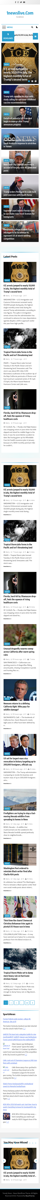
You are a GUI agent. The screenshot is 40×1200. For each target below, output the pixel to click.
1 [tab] (29, 81)
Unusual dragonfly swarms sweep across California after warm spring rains (19, 651)
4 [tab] (24, 1143)
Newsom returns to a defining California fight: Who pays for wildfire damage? (17, 706)
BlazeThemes (30, 1196)
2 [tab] (32, 81)
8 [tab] (35, 1143)
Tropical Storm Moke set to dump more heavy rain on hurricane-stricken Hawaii (18, 975)
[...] (26, 1039)
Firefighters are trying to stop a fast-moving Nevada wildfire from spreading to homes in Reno (20, 816)
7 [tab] (32, 1143)
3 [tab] (36, 81)
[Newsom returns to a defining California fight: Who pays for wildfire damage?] (20, 690)
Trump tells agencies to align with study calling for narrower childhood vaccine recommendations (20, 99)
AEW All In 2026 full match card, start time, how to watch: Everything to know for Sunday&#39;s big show (20, 1091)
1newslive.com (20, 13)
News (6, 65)
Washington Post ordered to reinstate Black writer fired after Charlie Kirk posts (18, 871)
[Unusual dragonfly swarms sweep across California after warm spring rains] (20, 635)
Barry (8, 296)
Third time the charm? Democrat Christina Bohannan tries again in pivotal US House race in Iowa (18, 923)
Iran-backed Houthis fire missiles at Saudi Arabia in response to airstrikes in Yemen (20, 143)
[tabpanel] (20, 63)
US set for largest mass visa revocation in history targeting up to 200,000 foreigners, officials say (20, 761)
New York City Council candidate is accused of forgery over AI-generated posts (20, 167)
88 (27, 1003)
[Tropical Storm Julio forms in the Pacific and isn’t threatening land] (20, 338)
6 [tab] (29, 1143)
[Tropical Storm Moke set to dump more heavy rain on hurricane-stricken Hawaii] (20, 959)
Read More (7, 515)
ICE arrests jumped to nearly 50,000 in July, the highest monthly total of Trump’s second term (18, 74)
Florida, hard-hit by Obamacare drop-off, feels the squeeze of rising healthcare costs (20, 415)
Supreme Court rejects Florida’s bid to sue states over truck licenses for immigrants (19, 213)
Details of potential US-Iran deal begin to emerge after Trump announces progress (18, 121)
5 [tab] (26, 1143)
